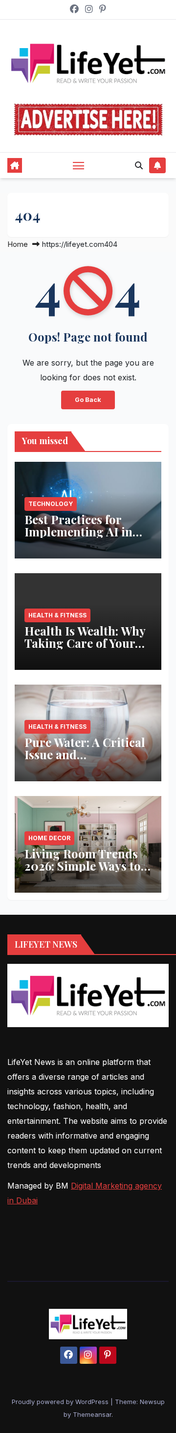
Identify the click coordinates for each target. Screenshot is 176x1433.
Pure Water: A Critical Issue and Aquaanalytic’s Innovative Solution (84, 760)
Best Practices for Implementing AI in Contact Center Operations (78, 537)
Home (17, 244)
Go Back (88, 399)
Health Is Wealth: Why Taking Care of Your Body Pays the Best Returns (84, 649)
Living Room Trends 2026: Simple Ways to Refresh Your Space (82, 866)
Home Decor (49, 838)
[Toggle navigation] (78, 165)
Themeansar (92, 1414)
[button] (139, 165)
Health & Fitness (57, 615)
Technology (50, 503)
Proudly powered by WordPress (61, 1402)
